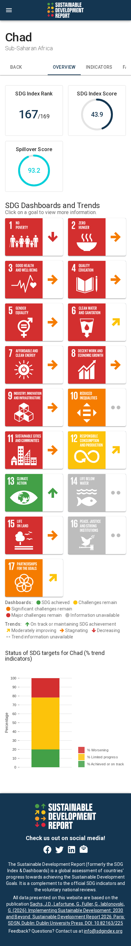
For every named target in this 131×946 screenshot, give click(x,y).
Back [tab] (16, 67)
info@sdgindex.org (103, 931)
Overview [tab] (64, 67)
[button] (34, 237)
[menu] (9, 10)
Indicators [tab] (99, 67)
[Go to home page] (65, 10)
